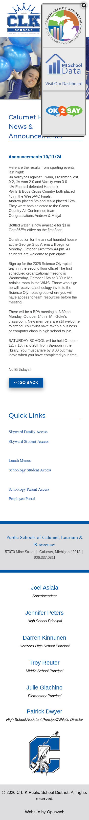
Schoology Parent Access (29, 489)
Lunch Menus (20, 460)
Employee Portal (22, 498)
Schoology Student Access (30, 470)
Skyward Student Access (28, 441)
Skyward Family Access (28, 431)
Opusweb (44, 812)
